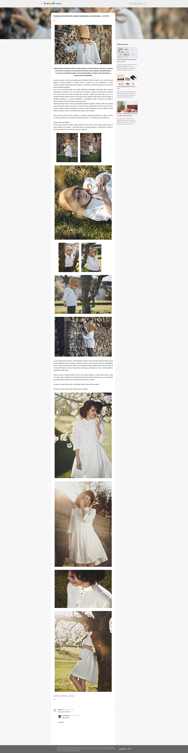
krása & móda (64, 695)
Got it (129, 749)
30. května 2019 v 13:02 (69, 709)
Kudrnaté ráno (53, 3)
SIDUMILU (56, 99)
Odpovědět (61, 722)
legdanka (60, 709)
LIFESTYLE (71, 695)
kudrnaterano (66, 715)
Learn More (122, 749)
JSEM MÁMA (56, 695)
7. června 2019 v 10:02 (75, 715)
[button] (54, 21)
